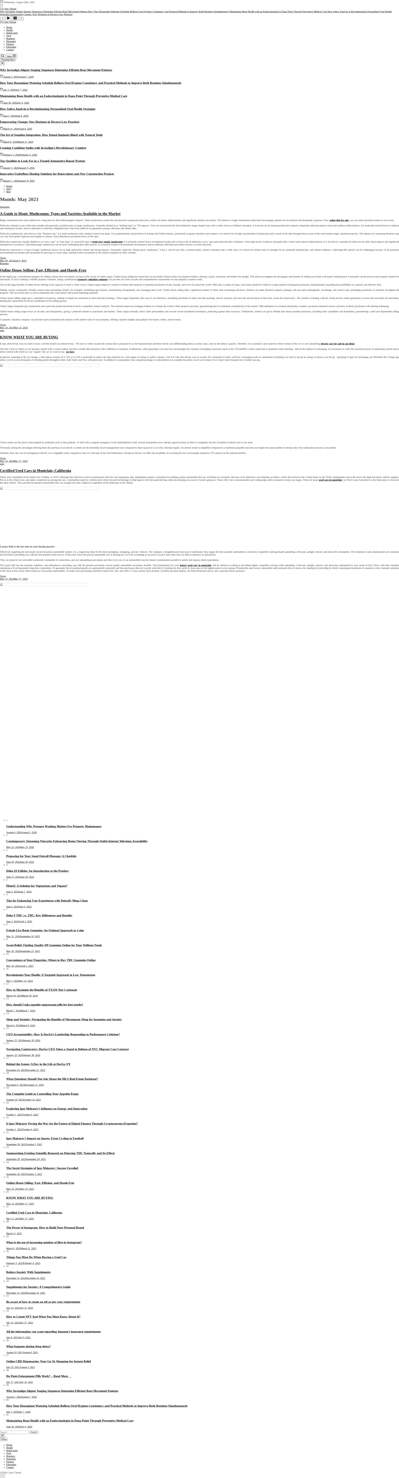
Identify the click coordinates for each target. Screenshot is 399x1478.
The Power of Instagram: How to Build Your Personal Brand (45, 1227)
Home (9, 27)
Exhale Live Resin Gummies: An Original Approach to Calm (45, 930)
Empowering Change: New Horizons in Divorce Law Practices (39, 121)
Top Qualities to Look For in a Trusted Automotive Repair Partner (42, 161)
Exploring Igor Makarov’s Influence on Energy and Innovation (46, 1108)
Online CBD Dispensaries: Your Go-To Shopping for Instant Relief (48, 1361)
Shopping (11, 41)
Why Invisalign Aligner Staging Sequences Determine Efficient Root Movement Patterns (56, 70)
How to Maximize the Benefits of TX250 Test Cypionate (41, 989)
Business (10, 38)
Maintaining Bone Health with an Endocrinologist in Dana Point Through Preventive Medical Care (63, 96)
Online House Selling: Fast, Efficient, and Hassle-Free (43, 270)
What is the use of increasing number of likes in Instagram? (44, 1242)
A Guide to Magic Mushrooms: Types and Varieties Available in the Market (60, 214)
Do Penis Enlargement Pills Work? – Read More (39, 1376)
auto (2, 330)
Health (9, 30)
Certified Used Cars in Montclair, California (35, 470)
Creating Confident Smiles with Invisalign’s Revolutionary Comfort (43, 147)
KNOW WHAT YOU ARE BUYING (29, 337)
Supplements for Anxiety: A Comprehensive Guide (38, 1287)
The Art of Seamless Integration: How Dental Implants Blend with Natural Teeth (51, 135)
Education (11, 47)
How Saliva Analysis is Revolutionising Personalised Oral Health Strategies (47, 109)
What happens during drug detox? (28, 1346)
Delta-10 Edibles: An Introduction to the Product (37, 871)
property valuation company (93, 279)
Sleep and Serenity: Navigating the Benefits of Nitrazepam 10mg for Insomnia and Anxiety (64, 1019)
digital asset (12, 33)
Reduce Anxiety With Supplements (28, 1272)
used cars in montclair (330, 480)
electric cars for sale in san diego (338, 343)
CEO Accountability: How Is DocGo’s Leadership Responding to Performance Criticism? (63, 1034)
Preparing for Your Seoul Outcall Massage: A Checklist (41, 856)
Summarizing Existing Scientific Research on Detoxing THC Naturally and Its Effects (60, 1153)
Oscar (3, 258)
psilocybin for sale (339, 220)
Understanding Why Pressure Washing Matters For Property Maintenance (53, 826)
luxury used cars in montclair (196, 565)
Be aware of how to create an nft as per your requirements (43, 1301)
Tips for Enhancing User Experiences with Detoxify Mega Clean (47, 900)
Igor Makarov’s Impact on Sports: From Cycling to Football (45, 1138)
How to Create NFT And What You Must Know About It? (43, 1316)
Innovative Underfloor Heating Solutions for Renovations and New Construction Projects (57, 173)
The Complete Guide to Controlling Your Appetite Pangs (42, 1093)
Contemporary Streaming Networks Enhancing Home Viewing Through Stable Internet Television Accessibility (77, 841)
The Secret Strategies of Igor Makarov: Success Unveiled (42, 1168)
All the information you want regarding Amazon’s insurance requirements (53, 1331)
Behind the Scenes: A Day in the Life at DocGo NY (38, 1064)
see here (70, 351)
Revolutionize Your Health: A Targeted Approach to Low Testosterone (50, 975)
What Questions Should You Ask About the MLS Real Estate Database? (52, 1079)
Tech (8, 35)
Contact (10, 49)
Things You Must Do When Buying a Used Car (36, 1257)
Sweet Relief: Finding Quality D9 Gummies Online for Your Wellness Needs (54, 945)
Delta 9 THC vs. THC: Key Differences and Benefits (39, 915)
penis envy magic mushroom (107, 241)
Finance (10, 44)
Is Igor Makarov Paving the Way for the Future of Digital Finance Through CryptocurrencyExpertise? (72, 1123)
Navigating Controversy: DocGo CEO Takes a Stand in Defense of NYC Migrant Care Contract (67, 1049)
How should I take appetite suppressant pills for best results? (44, 1004)
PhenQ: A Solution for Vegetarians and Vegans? (36, 885)
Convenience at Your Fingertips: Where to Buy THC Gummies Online (51, 960)
